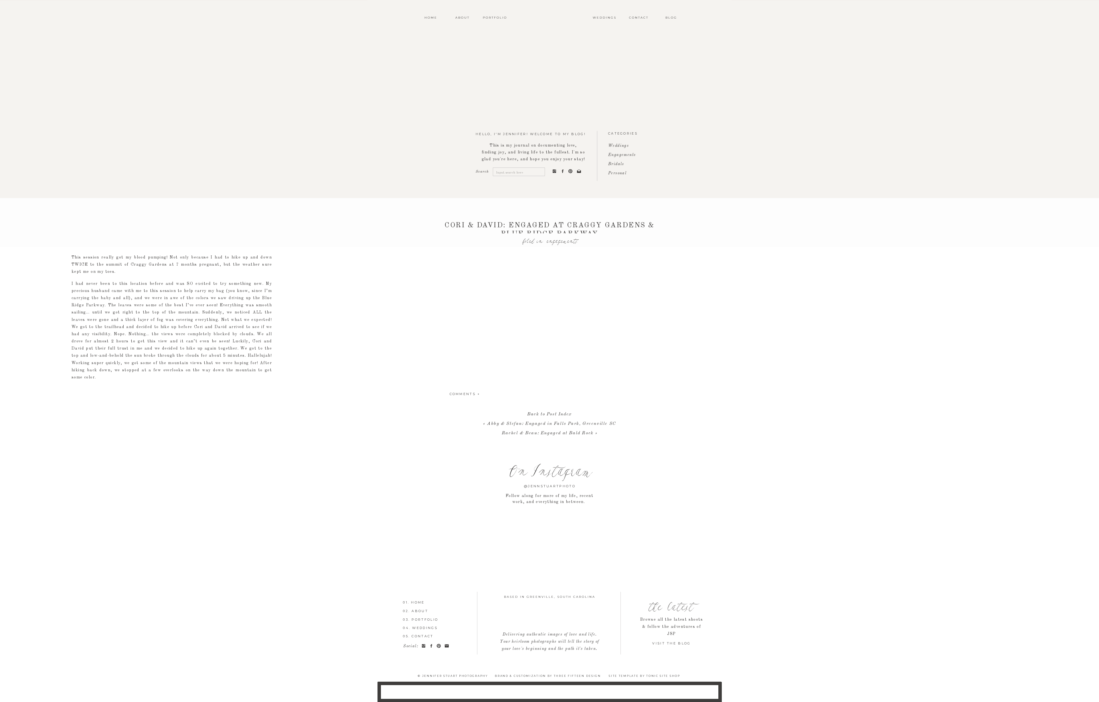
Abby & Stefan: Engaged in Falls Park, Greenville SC (551, 423)
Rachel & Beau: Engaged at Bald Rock (548, 433)
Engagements (561, 242)
